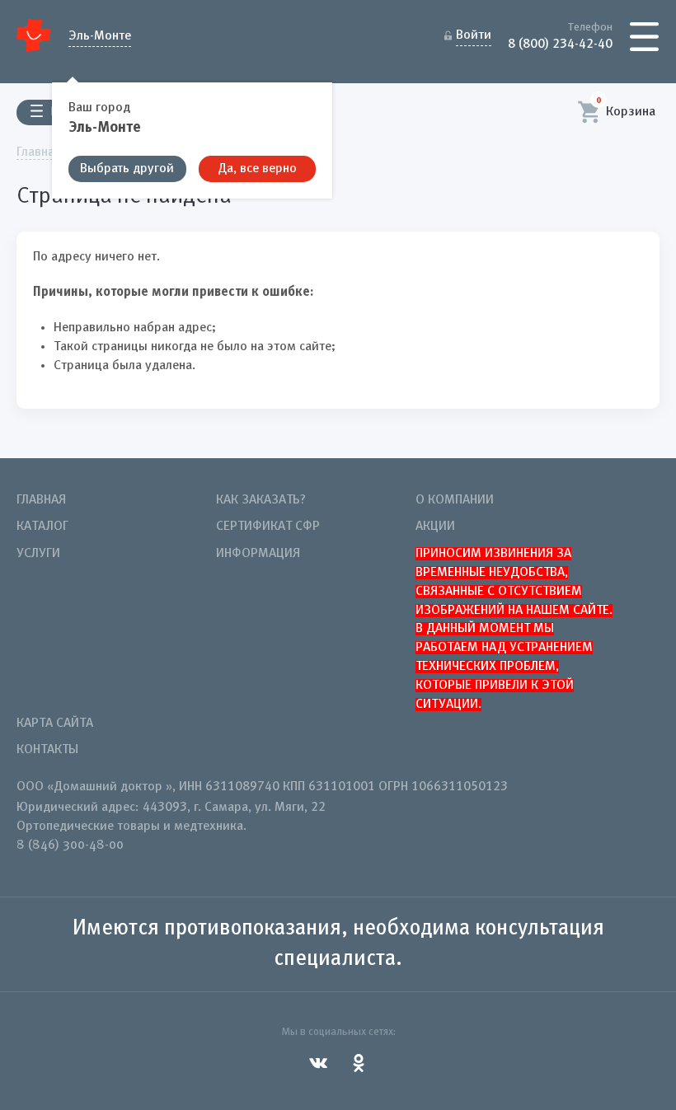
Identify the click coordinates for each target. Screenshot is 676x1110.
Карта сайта (54, 723)
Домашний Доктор (34, 35)
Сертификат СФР (268, 526)
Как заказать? (261, 500)
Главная (41, 500)
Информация (258, 553)
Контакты (47, 749)
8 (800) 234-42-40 (560, 42)
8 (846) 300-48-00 (70, 845)
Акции (435, 526)
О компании (454, 500)
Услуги (38, 553)
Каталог (42, 526)
